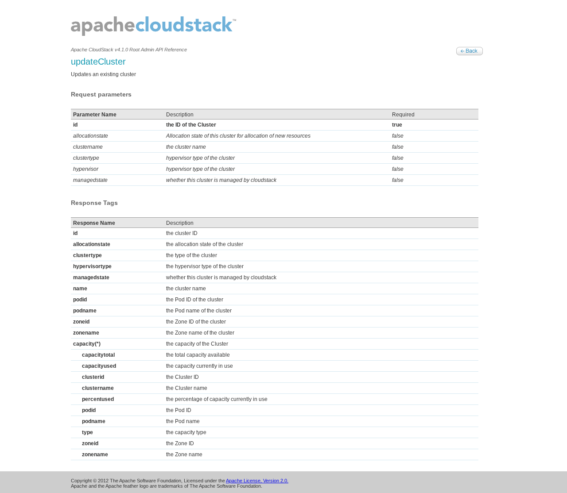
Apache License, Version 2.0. (257, 480)
